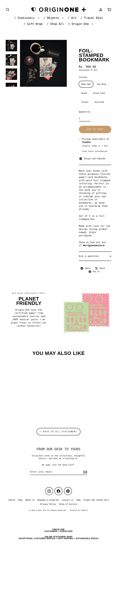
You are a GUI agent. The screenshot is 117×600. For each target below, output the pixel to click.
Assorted (99, 102)
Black (84, 93)
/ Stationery (25, 18)
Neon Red (86, 84)
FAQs (78, 500)
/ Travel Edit (92, 18)
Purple (84, 102)
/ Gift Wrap (33, 24)
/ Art (72, 18)
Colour (83, 77)
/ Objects (52, 18)
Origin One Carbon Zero (96, 500)
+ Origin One (79, 24)
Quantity (84, 111)
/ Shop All (55, 24)
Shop (20, 500)
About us (30, 500)
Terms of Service (68, 504)
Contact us (67, 500)
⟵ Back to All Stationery (58, 431)
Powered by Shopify (79, 510)
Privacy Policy (48, 504)
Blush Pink (99, 93)
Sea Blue (101, 84)
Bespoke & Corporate (48, 500)
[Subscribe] (84, 472)
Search (11, 500)
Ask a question (89, 256)
